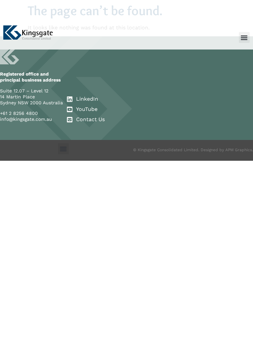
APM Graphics (238, 150)
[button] (244, 37)
